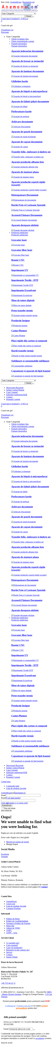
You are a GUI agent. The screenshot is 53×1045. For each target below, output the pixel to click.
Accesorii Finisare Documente (26, 215)
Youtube (4, 856)
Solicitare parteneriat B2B (16, 395)
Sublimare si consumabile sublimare (30, 360)
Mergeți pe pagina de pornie (17, 842)
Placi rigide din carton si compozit (29, 340)
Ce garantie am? (12, 943)
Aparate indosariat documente (27, 51)
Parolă (3, 798)
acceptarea (40, 1038)
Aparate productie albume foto (27, 162)
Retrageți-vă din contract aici (17, 950)
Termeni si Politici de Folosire (18, 923)
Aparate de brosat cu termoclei (27, 61)
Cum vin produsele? (14, 948)
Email (3, 795)
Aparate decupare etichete (25, 225)
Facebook (5, 854)
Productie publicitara (19, 235)
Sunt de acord (6, 1043)
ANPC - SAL (11, 933)
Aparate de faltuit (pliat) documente (30, 101)
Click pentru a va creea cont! (14, 803)
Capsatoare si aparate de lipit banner (30, 370)
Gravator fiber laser (21, 250)
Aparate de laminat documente (27, 71)
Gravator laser (19, 240)
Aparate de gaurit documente (26, 131)
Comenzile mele (12, 786)
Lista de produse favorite (16, 788)
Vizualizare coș (7, 30)
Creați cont (10, 904)
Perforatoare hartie (21, 111)
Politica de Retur (13, 919)
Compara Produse (13, 908)
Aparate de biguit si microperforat (29, 91)
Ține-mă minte (9, 808)
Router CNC (18, 260)
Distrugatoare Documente (24, 195)
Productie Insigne (20, 320)
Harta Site (10, 926)
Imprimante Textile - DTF (24, 280)
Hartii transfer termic (22, 350)
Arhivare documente (22, 121)
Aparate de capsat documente (26, 141)
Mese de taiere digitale (22, 300)
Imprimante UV (19, 270)
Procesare (5, 32)
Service (9, 952)
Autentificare (16, 2)
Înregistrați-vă (28, 2)
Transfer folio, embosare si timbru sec (31, 151)
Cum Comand (12, 392)
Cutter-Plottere (19, 330)
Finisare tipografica (19, 46)
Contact (9, 397)
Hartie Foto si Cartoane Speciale (28, 205)
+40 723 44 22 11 (8, 983)
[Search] (33, 16)
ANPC (9, 930)
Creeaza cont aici (24, 1006)
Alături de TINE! (13, 928)
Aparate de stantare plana (25, 172)
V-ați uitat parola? (13, 798)
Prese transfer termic (22, 310)
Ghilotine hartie (19, 81)
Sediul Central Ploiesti (15, 390)
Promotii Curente (13, 399)
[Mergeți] (34, 1029)
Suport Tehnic (12, 957)
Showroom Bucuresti (14, 388)
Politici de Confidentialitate (17, 921)
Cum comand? (12, 945)
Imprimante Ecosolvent (23, 290)
